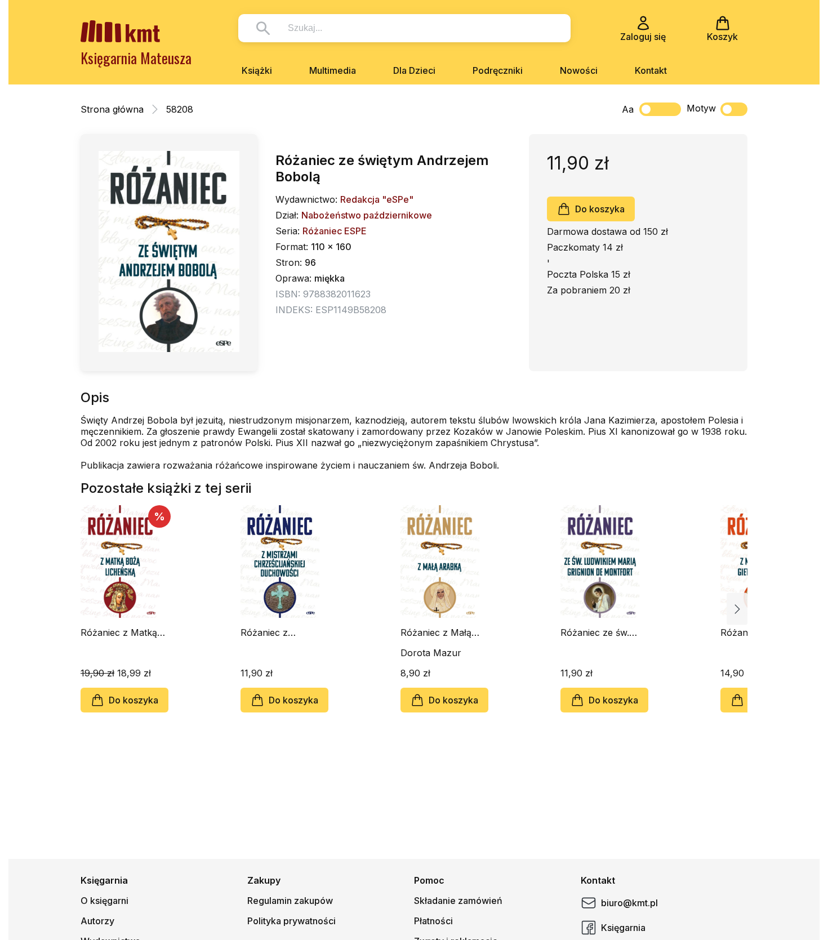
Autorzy (97, 920)
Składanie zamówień (458, 900)
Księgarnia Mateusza (136, 58)
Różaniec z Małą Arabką (435, 632)
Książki (257, 70)
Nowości (579, 70)
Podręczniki (498, 70)
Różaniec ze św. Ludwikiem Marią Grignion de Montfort (596, 632)
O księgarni (104, 900)
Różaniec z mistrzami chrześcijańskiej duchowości (273, 632)
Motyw (701, 108)
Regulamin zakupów (290, 900)
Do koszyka (600, 209)
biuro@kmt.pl (629, 902)
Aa (628, 109)
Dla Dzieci (414, 70)
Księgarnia (623, 927)
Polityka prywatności (291, 920)
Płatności (433, 920)
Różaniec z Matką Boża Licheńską (119, 632)
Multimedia (332, 70)
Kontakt (651, 70)
